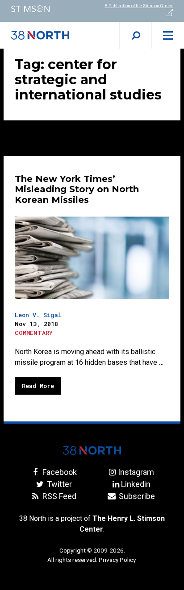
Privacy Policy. (118, 559)
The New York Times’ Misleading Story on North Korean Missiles (77, 189)
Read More (38, 386)
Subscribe (136, 496)
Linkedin (136, 484)
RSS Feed (58, 496)
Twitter (58, 484)
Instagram (136, 472)
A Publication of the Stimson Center (139, 6)
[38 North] (92, 450)
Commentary (34, 333)
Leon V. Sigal (38, 315)
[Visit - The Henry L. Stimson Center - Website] (46, 8)
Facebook (58, 472)
